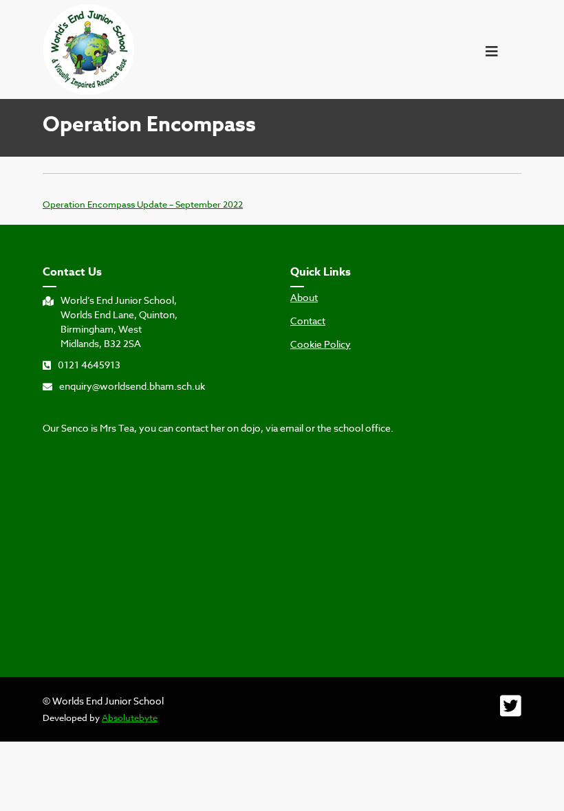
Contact (307, 321)
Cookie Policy (320, 344)
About (304, 297)
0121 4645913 (89, 364)
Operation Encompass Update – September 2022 (143, 204)
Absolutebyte (130, 717)
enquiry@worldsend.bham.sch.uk (132, 385)
